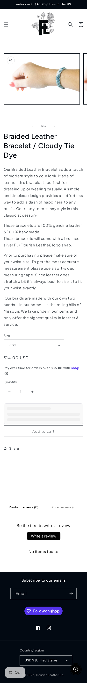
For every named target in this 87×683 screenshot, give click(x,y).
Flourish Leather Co (50, 674)
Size (7, 336)
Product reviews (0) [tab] (23, 507)
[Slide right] (54, 126)
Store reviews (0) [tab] (64, 507)
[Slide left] (33, 126)
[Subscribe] (71, 593)
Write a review (43, 535)
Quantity (10, 382)
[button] (6, 24)
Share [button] (14, 448)
